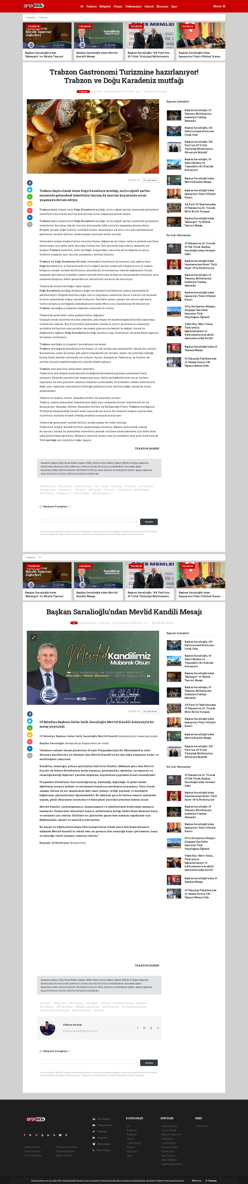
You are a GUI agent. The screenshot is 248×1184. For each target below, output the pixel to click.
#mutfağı (116, 486)
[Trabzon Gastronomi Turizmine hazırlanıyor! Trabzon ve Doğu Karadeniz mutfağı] (93, 136)
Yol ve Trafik (168, 1130)
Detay (198, 1180)
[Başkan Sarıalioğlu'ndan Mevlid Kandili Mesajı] (93, 667)
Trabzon (91, 6)
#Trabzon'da (146, 486)
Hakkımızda (32, 1147)
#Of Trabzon (47, 493)
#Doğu (104, 486)
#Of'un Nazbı (141, 489)
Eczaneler (167, 1138)
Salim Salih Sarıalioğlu (82, 736)
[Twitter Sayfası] (31, 1135)
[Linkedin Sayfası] (49, 1135)
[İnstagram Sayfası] (37, 1135)
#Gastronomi (48, 486)
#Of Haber (92, 1003)
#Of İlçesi (80, 489)
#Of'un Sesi (95, 489)
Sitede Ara (202, 1126)
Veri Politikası (33, 1155)
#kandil (99, 1010)
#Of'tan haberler (101, 493)
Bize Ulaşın (103, 1150)
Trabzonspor (133, 6)
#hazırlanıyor (83, 486)
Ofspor (117, 6)
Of (81, 6)
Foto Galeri (104, 1119)
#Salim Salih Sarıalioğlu (54, 1010)
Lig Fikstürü (168, 1143)
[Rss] (55, 1135)
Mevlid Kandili (108, 736)
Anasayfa (30, 17)
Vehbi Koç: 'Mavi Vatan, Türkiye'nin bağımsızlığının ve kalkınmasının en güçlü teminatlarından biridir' (199, 331)
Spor (174, 6)
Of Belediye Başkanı (53, 736)
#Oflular (105, 1003)
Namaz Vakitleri (171, 1134)
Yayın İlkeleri (32, 1151)
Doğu (77, 209)
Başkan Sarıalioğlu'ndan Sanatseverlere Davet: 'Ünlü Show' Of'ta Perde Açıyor (201, 264)
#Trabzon (130, 486)
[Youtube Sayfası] (43, 1135)
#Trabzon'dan (48, 489)
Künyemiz (103, 1144)
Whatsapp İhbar (65, 1151)
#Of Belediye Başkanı (134, 1006)
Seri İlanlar (168, 1155)
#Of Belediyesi (110, 1006)
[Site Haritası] (61, 1135)
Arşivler (102, 1137)
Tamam (212, 1180)
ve (116, 229)
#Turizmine (65, 486)
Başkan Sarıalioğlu (52, 743)
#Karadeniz (65, 489)
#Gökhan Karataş (123, 1003)
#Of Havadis (124, 489)
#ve (96, 486)
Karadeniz (88, 209)
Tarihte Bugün (169, 1147)
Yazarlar (101, 1131)
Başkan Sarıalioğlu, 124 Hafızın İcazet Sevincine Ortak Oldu (199, 131)
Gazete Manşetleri (172, 1164)
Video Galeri (104, 1125)
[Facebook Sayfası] (26, 1135)
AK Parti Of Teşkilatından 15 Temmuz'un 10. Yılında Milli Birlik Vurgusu (200, 208)
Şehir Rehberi (169, 1159)
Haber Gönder (64, 1155)
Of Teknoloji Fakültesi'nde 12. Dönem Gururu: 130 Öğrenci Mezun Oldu (200, 362)
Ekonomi (162, 6)
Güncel (149, 6)
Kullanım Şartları (66, 1147)
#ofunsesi (141, 1003)
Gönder (149, 521)
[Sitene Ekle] (67, 1135)
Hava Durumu (169, 1126)
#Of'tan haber (81, 493)
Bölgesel (105, 6)
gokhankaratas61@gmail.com (80, 1030)
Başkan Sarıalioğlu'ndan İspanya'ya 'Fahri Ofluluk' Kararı (200, 194)
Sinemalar (167, 1151)
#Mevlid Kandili (82, 1010)
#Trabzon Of (64, 493)
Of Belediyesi (60, 842)
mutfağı (51, 440)
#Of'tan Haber (65, 1006)
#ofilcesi (109, 489)
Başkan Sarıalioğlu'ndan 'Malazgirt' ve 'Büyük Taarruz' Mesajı (199, 222)
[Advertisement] (237, 64)
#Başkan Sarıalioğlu (87, 1006)
